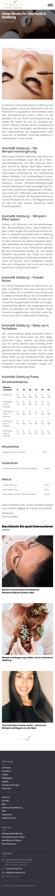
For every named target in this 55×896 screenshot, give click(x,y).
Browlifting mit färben (11, 840)
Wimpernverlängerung (12, 833)
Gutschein (6, 788)
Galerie (21, 508)
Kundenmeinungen (10, 785)
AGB (4, 811)
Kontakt (5, 800)
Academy (6, 771)
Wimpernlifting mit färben (13, 837)
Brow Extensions (9, 844)
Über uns (6, 797)
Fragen (5, 774)
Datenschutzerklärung (12, 807)
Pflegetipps (7, 778)
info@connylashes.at (15, 872)
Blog (4, 804)
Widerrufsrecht (9, 818)
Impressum (7, 814)
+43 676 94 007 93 (14, 868)
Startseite (6, 767)
